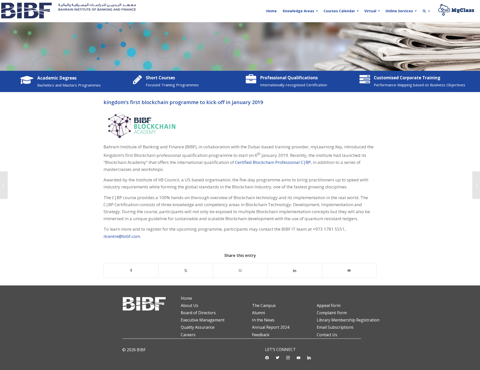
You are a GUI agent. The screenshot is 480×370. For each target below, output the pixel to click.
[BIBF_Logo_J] (70, 11)
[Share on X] (185, 270)
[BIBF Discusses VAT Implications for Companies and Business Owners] (4, 185)
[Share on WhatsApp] (240, 270)
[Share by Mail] (349, 270)
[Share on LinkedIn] (295, 270)
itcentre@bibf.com (122, 236)
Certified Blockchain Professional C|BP (273, 162)
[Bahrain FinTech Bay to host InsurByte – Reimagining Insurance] (476, 185)
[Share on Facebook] (131, 270)
